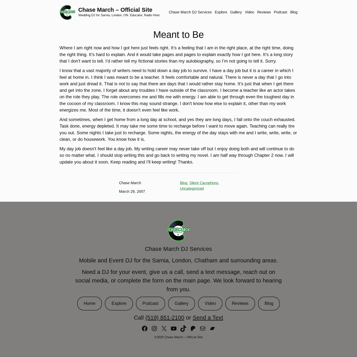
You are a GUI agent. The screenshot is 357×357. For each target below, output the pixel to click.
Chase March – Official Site (115, 10)
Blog (183, 183)
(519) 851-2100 (164, 317)
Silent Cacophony (203, 183)
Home (89, 303)
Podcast (150, 303)
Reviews (240, 303)
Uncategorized (192, 188)
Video (210, 303)
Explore (119, 303)
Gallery (182, 303)
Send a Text (208, 317)
